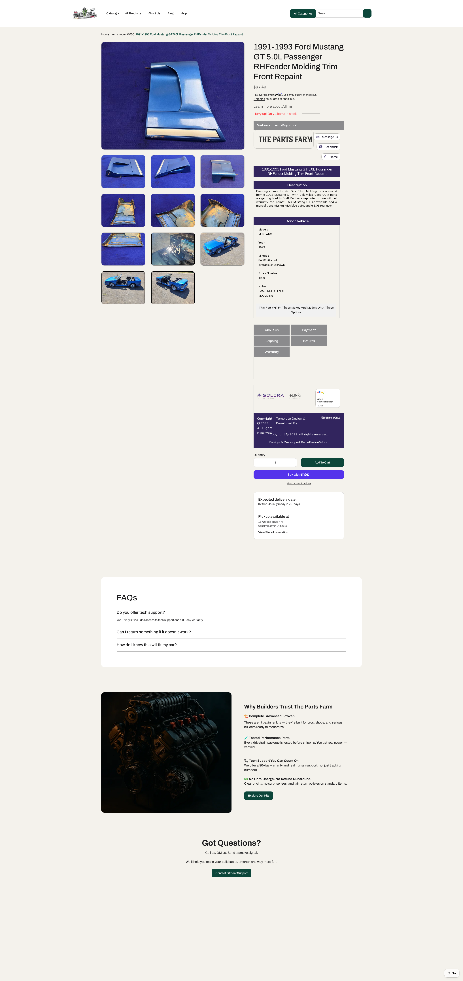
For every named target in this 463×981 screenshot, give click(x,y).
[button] (112, 13)
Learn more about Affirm (273, 106)
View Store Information (273, 532)
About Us (272, 330)
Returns (309, 341)
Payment (309, 330)
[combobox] (342, 13)
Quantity (259, 454)
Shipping (259, 98)
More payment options (299, 483)
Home (105, 34)
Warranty (271, 352)
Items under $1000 (122, 34)
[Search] (367, 13)
